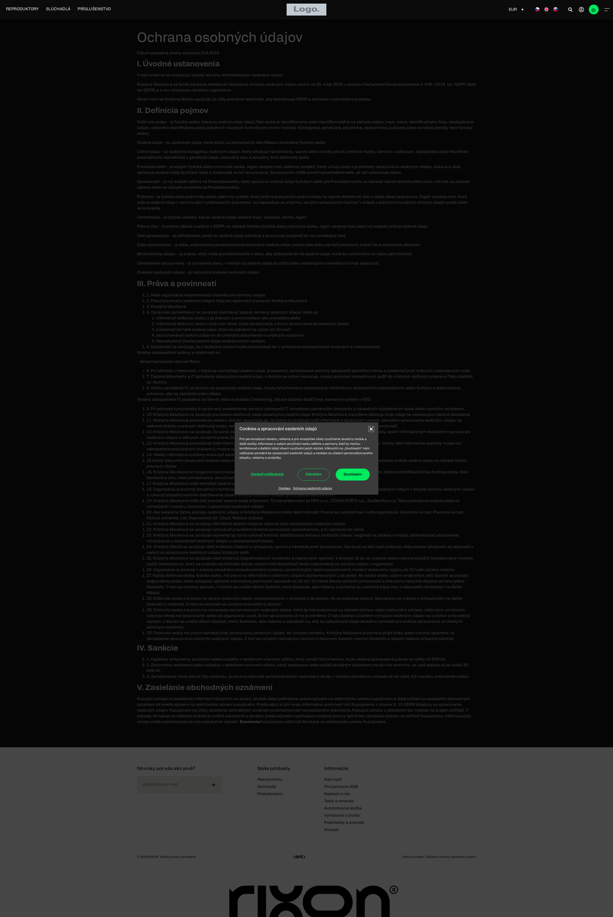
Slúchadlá (58, 9)
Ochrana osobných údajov (312, 488)
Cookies (284, 488)
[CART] (594, 9)
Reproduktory (22, 9)
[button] (371, 429)
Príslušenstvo (94, 9)
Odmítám (314, 474)
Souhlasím (353, 474)
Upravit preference (267, 474)
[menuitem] (537, 9)
